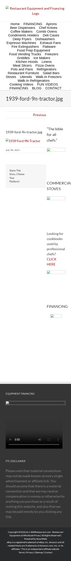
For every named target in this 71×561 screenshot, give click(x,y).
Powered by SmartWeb (35, 538)
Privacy (30, 552)
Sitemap (39, 552)
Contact (48, 552)
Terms (22, 552)
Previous (39, 115)
